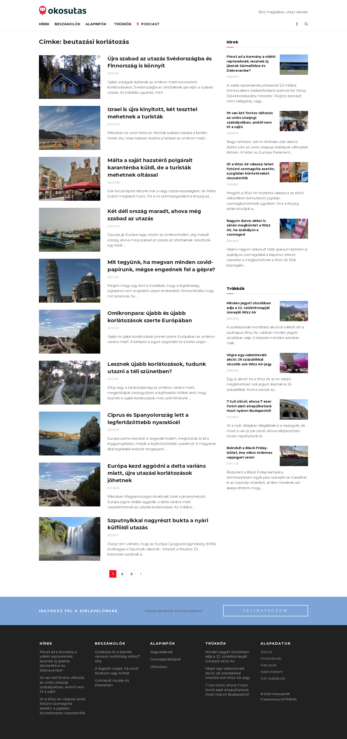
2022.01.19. (113, 73)
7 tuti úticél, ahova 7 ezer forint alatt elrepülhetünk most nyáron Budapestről (249, 406)
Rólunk (266, 652)
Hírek (44, 24)
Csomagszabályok (165, 659)
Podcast (150, 24)
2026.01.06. (233, 370)
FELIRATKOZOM (265, 611)
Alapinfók (95, 24)
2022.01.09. (113, 124)
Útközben (158, 667)
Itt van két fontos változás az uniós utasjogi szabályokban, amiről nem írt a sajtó (250, 120)
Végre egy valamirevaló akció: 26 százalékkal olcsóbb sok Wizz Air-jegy (249, 359)
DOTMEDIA (289, 699)
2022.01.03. (113, 226)
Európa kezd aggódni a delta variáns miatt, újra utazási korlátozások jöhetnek (156, 473)
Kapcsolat (269, 665)
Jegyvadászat (161, 652)
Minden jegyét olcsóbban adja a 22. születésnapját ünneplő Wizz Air (249, 307)
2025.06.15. (233, 417)
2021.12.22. (113, 328)
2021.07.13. (113, 429)
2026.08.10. (233, 76)
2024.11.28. (233, 463)
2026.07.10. (233, 133)
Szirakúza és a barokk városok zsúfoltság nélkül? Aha (117, 656)
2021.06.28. (113, 488)
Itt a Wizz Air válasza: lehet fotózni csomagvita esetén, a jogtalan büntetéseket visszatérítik (251, 171)
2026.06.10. (233, 184)
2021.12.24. (113, 277)
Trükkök (122, 24)
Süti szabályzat (273, 678)
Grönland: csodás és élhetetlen (112, 682)
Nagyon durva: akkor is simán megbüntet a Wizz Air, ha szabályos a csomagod (249, 228)
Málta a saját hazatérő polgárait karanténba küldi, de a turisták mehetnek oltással (150, 167)
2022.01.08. (113, 182)
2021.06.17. (113, 535)
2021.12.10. (113, 378)
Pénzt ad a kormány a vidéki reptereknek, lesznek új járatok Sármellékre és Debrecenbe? (251, 63)
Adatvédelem (272, 672)
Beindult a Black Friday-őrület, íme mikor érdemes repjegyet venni (249, 452)
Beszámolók (67, 24)
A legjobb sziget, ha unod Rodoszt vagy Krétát (116, 670)
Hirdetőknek (271, 658)
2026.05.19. (233, 318)
